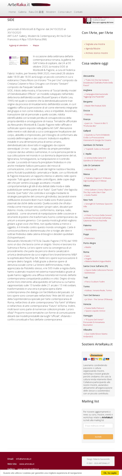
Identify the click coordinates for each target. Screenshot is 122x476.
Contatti (78, 12)
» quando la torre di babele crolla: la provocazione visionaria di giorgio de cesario (97, 137)
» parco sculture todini (94, 281)
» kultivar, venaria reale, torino (98, 290)
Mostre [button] (50, 12)
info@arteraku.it (23, 458)
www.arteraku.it (26, 463)
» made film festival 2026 (95, 105)
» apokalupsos (90, 229)
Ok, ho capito (110, 472)
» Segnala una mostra (94, 44)
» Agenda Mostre (92, 48)
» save (87, 256)
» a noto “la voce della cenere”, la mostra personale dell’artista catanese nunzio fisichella (98, 218)
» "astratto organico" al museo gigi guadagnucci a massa (97, 179)
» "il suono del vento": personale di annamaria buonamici (94, 322)
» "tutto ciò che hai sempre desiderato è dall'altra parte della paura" (98, 83)
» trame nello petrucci (94, 308)
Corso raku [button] (64, 12)
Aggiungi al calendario (18, 45)
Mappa (36, 45)
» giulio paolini (90, 195)
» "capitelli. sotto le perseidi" (97, 149)
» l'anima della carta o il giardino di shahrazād (94, 159)
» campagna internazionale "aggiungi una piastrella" (95, 95)
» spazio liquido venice (94, 310)
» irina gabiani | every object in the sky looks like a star (97, 191)
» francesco (89, 238)
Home (12, 12)
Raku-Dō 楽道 (36, 12)
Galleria (22, 12)
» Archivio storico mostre (96, 53)
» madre (87, 247)
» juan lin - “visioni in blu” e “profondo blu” (95, 124)
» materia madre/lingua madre (97, 261)
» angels (87, 258)
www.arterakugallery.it (28, 469)
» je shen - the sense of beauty (98, 299)
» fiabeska (88, 114)
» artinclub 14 (90, 169)
